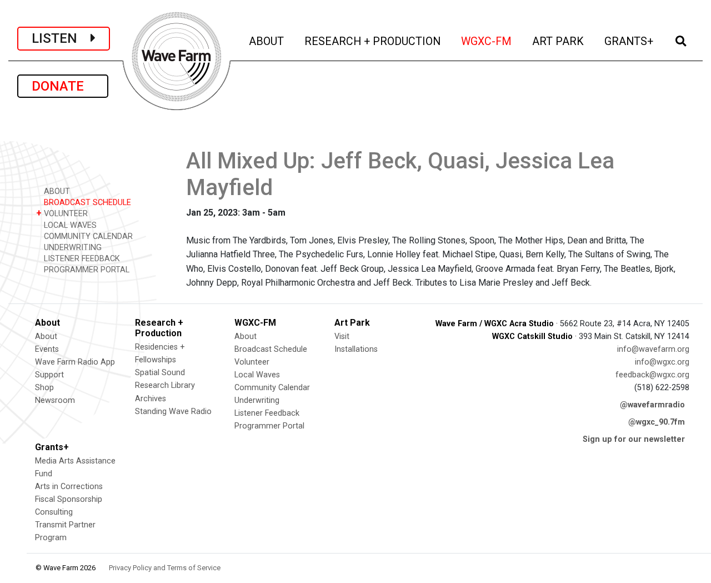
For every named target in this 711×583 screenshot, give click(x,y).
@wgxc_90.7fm (656, 422)
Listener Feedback (266, 413)
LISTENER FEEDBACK (81, 258)
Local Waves (257, 375)
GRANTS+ (630, 41)
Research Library (165, 385)
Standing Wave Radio (173, 411)
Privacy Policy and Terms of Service (165, 568)
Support (49, 375)
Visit (341, 336)
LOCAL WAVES (69, 225)
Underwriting (256, 400)
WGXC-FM (487, 41)
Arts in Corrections (69, 486)
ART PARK (558, 41)
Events (47, 349)
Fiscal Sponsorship (68, 499)
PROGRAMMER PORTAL (85, 270)
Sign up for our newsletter (634, 439)
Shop (44, 387)
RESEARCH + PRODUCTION (373, 41)
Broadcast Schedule (270, 349)
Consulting (54, 512)
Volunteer (251, 362)
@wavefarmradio (652, 405)
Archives (150, 398)
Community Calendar (272, 387)
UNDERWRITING (72, 247)
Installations (356, 349)
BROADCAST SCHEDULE (86, 202)
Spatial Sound (160, 372)
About (46, 336)
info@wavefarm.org (653, 349)
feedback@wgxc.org (652, 375)
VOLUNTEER (62, 213)
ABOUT (267, 41)
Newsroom (55, 400)
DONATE (63, 86)
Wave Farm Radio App (75, 362)
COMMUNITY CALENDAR (87, 236)
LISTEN (61, 38)
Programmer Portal (269, 426)
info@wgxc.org (662, 362)
